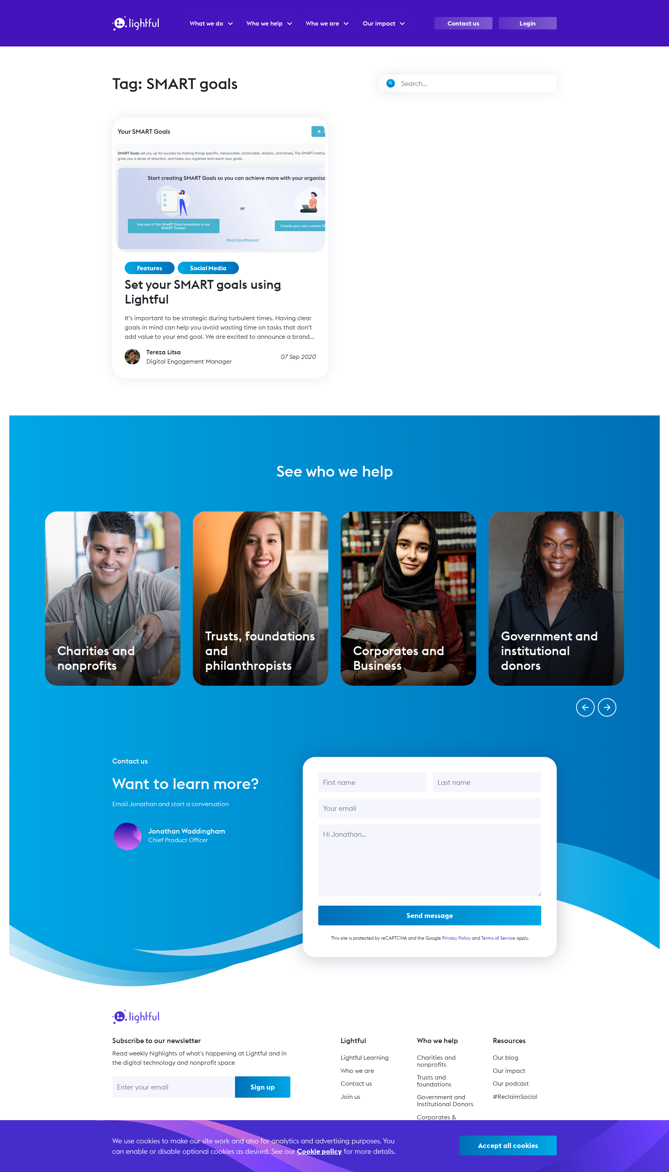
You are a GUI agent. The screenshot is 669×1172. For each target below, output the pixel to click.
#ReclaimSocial (515, 1096)
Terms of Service (498, 938)
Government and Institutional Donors (445, 1100)
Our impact (509, 1070)
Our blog (505, 1057)
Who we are (357, 1070)
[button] (585, 707)
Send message (430, 915)
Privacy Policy (456, 938)
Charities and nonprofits (436, 1061)
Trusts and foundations (434, 1080)
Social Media (208, 268)
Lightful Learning (365, 1057)
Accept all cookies (508, 1145)
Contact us (463, 23)
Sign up (262, 1087)
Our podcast (511, 1083)
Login (528, 23)
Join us (350, 1096)
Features (149, 268)
